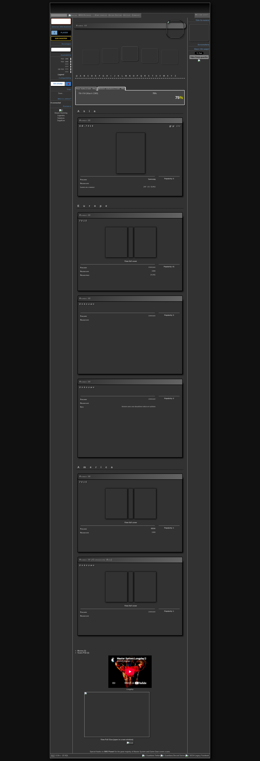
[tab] (86, 88)
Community (136, 15)
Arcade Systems (115, 15)
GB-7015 (61, 69)
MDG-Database (85, 15)
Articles (127, 15)
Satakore (60, 118)
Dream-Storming (61, 113)
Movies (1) (81, 651)
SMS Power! (109, 752)
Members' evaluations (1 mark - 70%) (111, 88)
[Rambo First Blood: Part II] (110, 50)
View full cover (130, 261)
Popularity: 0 (169, 179)
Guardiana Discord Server (174, 756)
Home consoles (100, 15)
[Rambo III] (130, 47)
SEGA (153, 528)
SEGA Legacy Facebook (199, 756)
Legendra (61, 115)
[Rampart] (169, 51)
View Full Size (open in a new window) (117, 740)
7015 (62, 59)
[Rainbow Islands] (90, 51)
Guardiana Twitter (153, 756)
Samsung (151, 179)
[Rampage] (150, 50)
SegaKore (61, 120)
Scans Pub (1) (83, 653)
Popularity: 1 (169, 528)
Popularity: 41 (169, 267)
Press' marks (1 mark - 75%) (86, 88)
